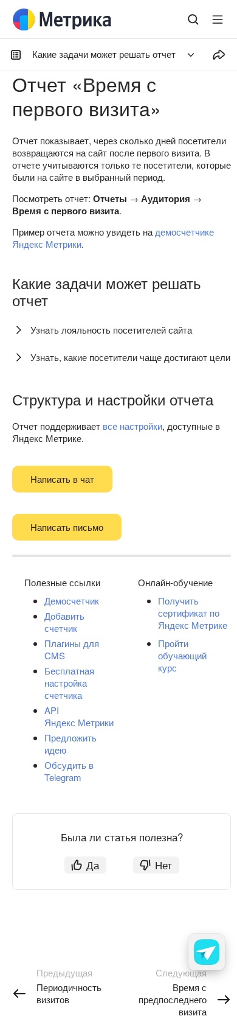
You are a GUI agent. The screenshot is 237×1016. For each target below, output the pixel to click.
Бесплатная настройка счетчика (69, 682)
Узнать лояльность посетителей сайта (111, 329)
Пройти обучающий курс (182, 655)
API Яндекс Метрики (79, 716)
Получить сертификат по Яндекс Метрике (192, 612)
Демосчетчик (71, 600)
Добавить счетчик (64, 621)
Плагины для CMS (71, 649)
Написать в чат (62, 478)
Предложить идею (70, 743)
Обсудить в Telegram (69, 770)
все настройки (132, 425)
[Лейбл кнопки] (217, 19)
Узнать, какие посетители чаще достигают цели (130, 357)
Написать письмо (66, 526)
